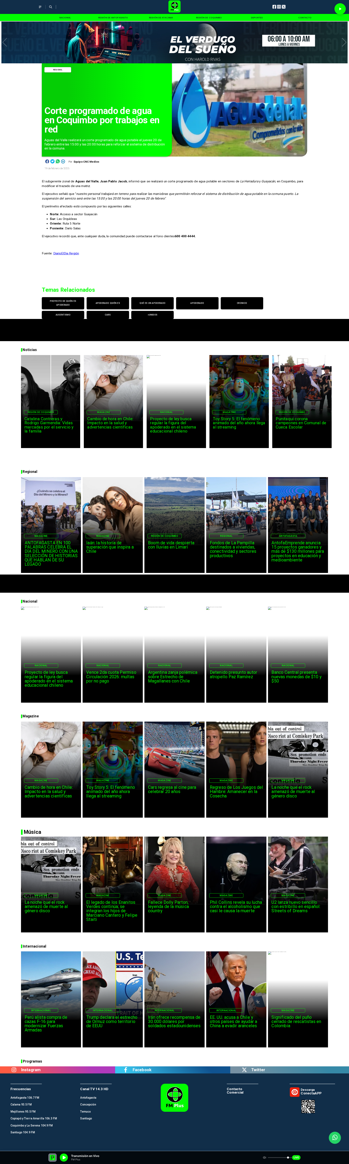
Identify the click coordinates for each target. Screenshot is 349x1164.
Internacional (41, 1010)
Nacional (166, 412)
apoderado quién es (108, 303)
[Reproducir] (340, 9)
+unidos (152, 314)
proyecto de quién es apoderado (63, 303)
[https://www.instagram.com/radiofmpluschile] (13, 1069)
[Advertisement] (174, 328)
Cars (108, 314)
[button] (4, 42)
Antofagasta (288, 536)
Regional (58, 70)
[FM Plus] (40, 9)
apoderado (197, 303)
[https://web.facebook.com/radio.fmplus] (125, 1069)
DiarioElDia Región (66, 253)
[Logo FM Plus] (174, 7)
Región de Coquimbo (41, 412)
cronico (242, 303)
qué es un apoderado (152, 303)
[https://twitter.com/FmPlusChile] (244, 1069)
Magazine (103, 412)
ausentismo (63, 314)
